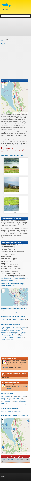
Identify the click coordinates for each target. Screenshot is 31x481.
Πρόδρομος (4, 337)
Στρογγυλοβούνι (19, 337)
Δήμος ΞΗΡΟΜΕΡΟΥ (18, 278)
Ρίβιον (11, 411)
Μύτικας (16, 334)
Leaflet (15, 112)
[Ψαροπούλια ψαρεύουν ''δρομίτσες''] (15, 204)
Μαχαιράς (3, 334)
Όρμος (8, 396)
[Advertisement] (15, 27)
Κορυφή (3, 400)
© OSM (20, 112)
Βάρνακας (23, 329)
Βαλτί (18, 329)
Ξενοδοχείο (24, 400)
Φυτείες (3, 320)
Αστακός (12, 329)
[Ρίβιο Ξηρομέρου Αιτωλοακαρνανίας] (15, 184)
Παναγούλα (12, 335)
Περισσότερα (25, 405)
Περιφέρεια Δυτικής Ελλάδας (8, 276)
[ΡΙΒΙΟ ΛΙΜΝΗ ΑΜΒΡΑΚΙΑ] (15, 165)
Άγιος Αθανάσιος (6, 327)
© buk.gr (26, 112)
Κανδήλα (18, 330)
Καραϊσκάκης (4, 332)
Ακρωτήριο (22, 396)
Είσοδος (6, 9)
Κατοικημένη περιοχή (14, 398)
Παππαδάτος (16, 312)
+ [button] (2, 84)
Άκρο (2, 396)
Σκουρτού (10, 337)
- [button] (2, 87)
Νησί (16, 400)
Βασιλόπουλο (4, 330)
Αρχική (2, 40)
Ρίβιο (16, 280)
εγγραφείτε (17, 459)
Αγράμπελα (24, 327)
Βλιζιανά (12, 330)
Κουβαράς (13, 319)
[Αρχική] (15, 5)
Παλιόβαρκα (5, 335)
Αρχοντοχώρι (5, 329)
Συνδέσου (16, 365)
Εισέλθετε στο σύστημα (7, 459)
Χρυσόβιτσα (11, 339)
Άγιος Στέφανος (6, 312)
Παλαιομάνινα (23, 334)
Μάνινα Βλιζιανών (20, 332)
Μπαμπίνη (10, 334)
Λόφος (10, 400)
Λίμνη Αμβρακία (5, 411)
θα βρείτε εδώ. (19, 145)
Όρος (14, 396)
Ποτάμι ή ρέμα (7, 401)
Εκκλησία (3, 398)
